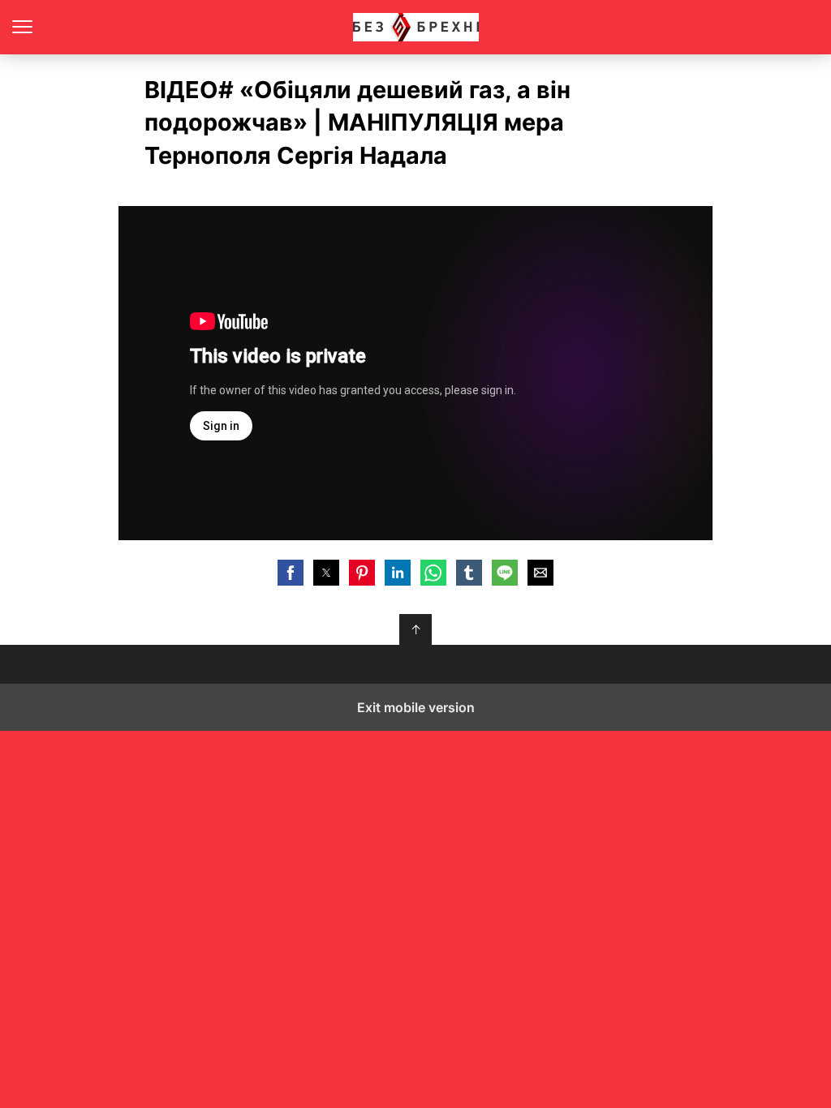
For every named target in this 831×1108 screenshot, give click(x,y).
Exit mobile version (416, 707)
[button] (291, 573)
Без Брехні (416, 27)
